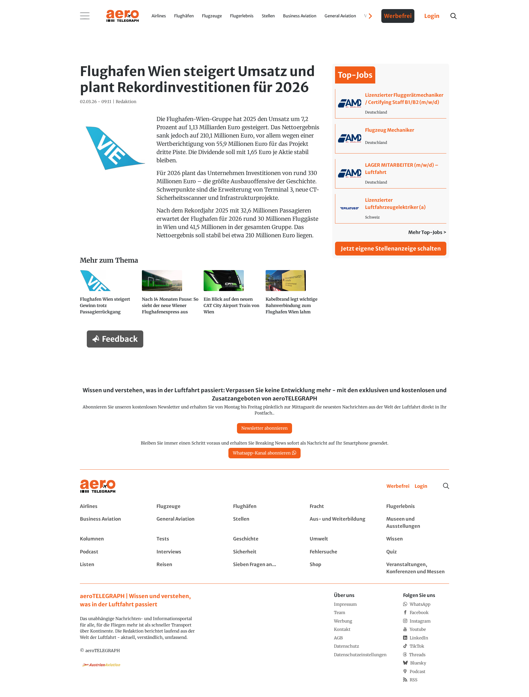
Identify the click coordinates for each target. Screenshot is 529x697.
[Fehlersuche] (341, 552)
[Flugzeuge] (187, 506)
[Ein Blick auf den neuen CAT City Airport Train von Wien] (232, 294)
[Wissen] (417, 539)
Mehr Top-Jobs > (427, 232)
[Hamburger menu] (85, 16)
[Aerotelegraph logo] (122, 15)
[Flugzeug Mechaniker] (390, 138)
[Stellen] (264, 523)
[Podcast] (111, 552)
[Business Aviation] (111, 523)
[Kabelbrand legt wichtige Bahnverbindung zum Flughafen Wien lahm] (294, 294)
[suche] (453, 16)
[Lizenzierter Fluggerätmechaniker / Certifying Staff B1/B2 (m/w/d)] (390, 103)
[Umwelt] (341, 539)
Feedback (120, 339)
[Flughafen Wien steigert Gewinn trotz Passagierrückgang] (108, 294)
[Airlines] (111, 506)
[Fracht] (341, 506)
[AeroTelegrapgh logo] (98, 486)
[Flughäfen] (264, 506)
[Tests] (187, 539)
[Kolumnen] (111, 539)
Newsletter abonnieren (264, 428)
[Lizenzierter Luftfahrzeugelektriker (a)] (390, 208)
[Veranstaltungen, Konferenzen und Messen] (417, 568)
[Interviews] (187, 552)
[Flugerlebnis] (417, 506)
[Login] (421, 486)
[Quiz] (417, 552)
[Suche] (446, 486)
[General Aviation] (187, 523)
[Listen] (111, 568)
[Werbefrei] (398, 486)
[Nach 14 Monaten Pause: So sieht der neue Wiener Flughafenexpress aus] (170, 294)
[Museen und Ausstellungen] (417, 523)
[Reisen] (187, 568)
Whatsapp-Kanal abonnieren (262, 453)
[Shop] (341, 568)
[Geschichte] (264, 539)
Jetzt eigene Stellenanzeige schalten (391, 248)
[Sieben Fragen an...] (264, 568)
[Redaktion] (126, 102)
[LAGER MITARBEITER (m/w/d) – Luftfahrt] (390, 173)
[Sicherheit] (264, 552)
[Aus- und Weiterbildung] (341, 523)
